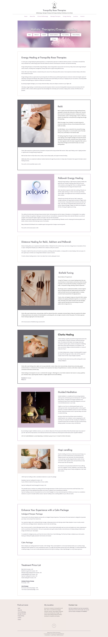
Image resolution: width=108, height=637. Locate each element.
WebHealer (62, 633)
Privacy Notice (47, 635)
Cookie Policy (53, 635)
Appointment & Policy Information (54, 632)
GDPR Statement (60, 635)
